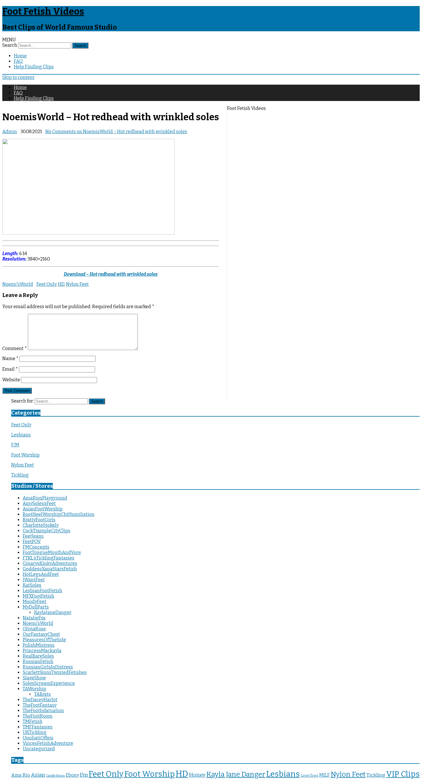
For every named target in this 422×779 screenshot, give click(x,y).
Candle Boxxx (55, 776)
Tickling (20, 475)
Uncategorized (39, 748)
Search (9, 45)
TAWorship (34, 688)
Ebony (72, 775)
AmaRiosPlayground (45, 498)
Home (20, 56)
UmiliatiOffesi (38, 738)
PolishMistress (39, 645)
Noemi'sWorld (17, 284)
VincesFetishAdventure (48, 743)
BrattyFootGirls (39, 519)
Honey (197, 775)
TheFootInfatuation (43, 710)
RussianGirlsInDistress (48, 667)
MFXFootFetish (38, 596)
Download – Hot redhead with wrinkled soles (111, 274)
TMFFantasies (38, 727)
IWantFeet (34, 579)
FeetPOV (32, 541)
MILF (324, 775)
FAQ (18, 61)
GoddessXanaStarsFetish (50, 569)
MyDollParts (36, 607)
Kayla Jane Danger (235, 774)
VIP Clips (403, 774)
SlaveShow (34, 678)
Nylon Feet (77, 284)
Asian (38, 775)
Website (11, 379)
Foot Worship (25, 455)
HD (61, 284)
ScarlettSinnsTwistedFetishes (55, 672)
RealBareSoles (38, 656)
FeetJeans (33, 536)
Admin (9, 131)
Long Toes (309, 775)
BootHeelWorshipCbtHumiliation (58, 514)
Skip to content (18, 77)
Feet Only (46, 284)
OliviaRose (34, 629)
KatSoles (32, 585)
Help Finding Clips (34, 66)
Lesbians (21, 435)
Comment (14, 348)
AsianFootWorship (43, 509)
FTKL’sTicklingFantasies (48, 558)
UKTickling (35, 732)
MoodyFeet (34, 601)
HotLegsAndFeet (41, 574)
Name (10, 358)
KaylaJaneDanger (52, 612)
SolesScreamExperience (49, 683)
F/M (15, 445)
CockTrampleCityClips (46, 530)
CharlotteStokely (41, 525)
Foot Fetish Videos (43, 11)
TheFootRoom (38, 716)
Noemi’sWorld (38, 623)
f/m (84, 775)
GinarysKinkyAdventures (50, 563)
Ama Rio (20, 775)
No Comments (116, 131)
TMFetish (32, 721)
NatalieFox (34, 618)
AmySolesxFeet (39, 503)
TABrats (42, 694)
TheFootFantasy (40, 705)
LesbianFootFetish (42, 590)
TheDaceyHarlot (40, 699)
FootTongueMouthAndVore (52, 552)
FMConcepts (36, 547)
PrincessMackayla (42, 650)
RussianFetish (38, 661)
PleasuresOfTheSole (44, 639)
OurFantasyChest (41, 634)
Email (10, 369)
